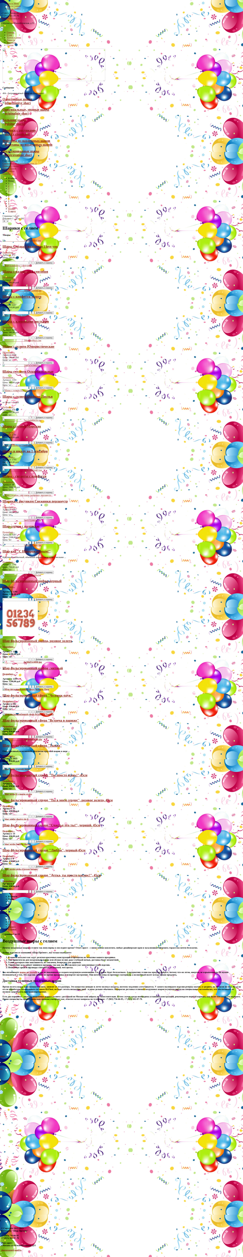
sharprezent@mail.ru (10, 18)
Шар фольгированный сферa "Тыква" (32, 745)
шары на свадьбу (28, 972)
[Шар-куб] (22, 545)
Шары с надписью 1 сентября (25, 271)
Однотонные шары (17, 99)
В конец (12, 211)
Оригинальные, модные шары (26, 109)
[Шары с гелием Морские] (22, 420)
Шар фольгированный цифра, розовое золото (37, 641)
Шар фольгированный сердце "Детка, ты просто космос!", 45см (52, 875)
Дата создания (9, 168)
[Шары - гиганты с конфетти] (22, 470)
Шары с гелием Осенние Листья (28, 396)
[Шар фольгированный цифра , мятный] (22, 662)
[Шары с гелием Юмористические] (22, 340)
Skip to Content (14, 6)
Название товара (11, 166)
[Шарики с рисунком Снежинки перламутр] (27, 495)
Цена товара (8, 171)
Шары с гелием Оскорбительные (28, 371)
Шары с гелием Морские (22, 426)
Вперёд (11, 209)
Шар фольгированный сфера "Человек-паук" (38, 695)
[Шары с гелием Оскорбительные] (22, 365)
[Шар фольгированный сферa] (22, 739)
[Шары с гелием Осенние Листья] (19, 390)
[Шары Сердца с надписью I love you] (22, 240)
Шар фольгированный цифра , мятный (33, 668)
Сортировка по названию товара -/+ (20, 163)
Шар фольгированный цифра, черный (32, 581)
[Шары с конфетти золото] (22, 290)
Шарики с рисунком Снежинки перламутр (35, 501)
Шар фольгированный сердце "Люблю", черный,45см (44, 850)
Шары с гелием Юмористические (28, 346)
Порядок (7, 173)
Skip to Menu (13, 3)
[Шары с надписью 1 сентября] (17, 265)
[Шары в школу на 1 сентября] (18, 445)
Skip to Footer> (14, 8)
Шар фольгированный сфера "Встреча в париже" (41, 720)
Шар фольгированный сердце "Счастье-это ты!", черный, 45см (51, 825)
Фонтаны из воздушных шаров (26, 141)
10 (9, 206)
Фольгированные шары (21, 151)
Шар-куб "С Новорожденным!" (27, 551)
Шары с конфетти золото (22, 296)
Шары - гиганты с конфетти (24, 476)
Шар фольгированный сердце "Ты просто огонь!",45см (45, 775)
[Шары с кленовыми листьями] (16, 315)
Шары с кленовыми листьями (26, 321)
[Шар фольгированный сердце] (16, 769)
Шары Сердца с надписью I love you (30, 246)
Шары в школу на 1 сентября (25, 451)
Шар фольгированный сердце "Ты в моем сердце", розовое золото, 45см (58, 800)
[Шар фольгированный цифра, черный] (22, 575)
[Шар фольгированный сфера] (26, 689)
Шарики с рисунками (19, 130)
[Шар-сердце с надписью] (22, 520)
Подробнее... (9, 252)
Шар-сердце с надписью (21, 526)
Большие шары (14, 120)
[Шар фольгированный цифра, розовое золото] (20, 635)
